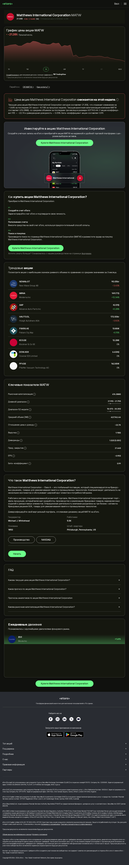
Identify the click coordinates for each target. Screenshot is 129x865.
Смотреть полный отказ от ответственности (76, 824)
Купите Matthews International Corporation (64, 143)
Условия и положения (39, 834)
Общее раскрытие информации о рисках (17, 834)
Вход (116, 4)
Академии (86, 253)
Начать (17, 554)
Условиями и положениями (50, 824)
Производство (21, 539)
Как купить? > (43, 87)
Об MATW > (28, 87)
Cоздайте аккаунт (12, 75)
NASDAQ (46, 539)
